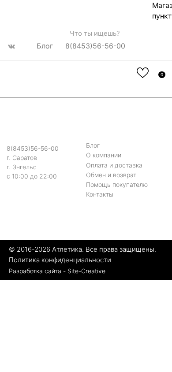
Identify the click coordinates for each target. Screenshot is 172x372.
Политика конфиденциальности (60, 260)
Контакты (99, 194)
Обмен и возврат (111, 175)
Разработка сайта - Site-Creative (57, 271)
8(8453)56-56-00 (95, 45)
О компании (103, 155)
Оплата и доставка (114, 165)
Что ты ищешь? (94, 33)
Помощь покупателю (117, 184)
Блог (45, 45)
